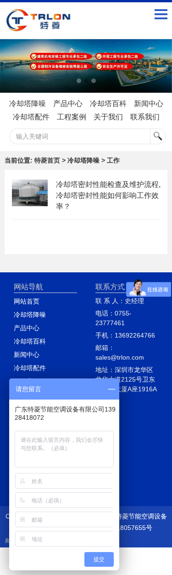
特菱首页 (47, 160)
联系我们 (145, 117)
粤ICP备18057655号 (122, 527)
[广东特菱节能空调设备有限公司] (39, 25)
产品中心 (68, 103)
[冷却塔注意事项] (86, 66)
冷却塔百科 (108, 103)
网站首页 (26, 301)
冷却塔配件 (31, 117)
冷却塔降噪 (27, 103)
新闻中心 (148, 103)
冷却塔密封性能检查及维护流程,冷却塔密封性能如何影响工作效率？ (108, 195)
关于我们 (108, 117)
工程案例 (71, 117)
